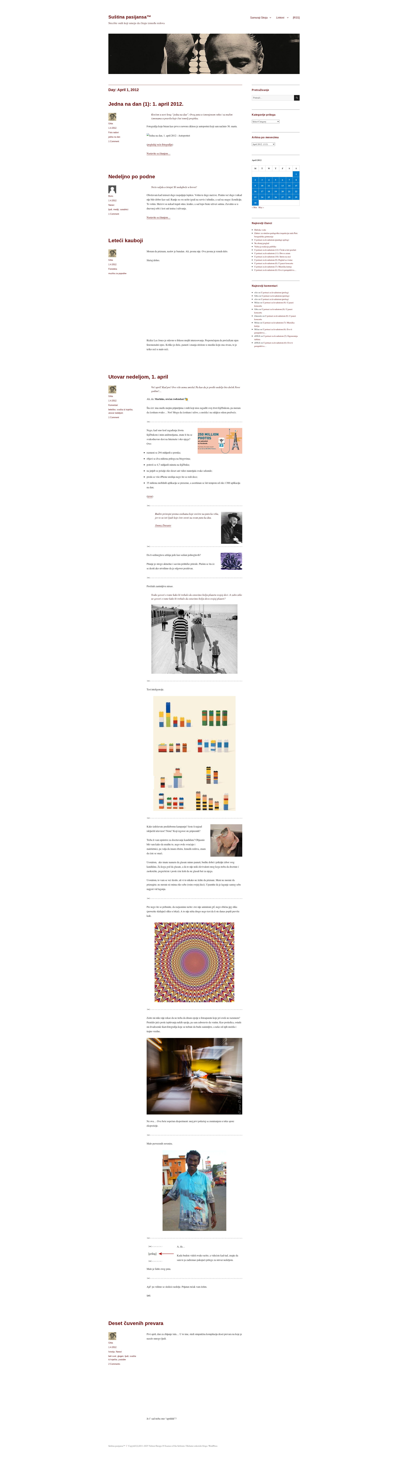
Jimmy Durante (163, 525)
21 (289, 191)
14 (289, 185)
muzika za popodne (117, 273)
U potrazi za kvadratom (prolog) (275, 292)
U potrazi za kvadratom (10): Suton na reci (272, 256)
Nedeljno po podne (131, 176)
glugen (120, 1356)
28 (289, 197)
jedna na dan (114, 137)
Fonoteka (112, 269)
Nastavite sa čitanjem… (158, 153)
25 (269, 197)
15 (296, 185)
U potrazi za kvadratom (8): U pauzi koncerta (273, 263)
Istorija (111, 1351)
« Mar (254, 207)
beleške (112, 409)
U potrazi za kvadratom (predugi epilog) (271, 239)
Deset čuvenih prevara (135, 1323)
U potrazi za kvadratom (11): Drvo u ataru (272, 253)
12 (276, 185)
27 (282, 197)
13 (282, 185)
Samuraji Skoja (259, 17)
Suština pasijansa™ (129, 17)
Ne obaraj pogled (261, 243)
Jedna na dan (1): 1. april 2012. (145, 104)
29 (296, 197)
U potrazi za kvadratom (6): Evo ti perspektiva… (275, 270)
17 (262, 191)
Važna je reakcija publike (265, 246)
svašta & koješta (124, 409)
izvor (149, 496)
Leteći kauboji (125, 240)
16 (255, 191)
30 (255, 202)
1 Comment (113, 141)
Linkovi (280, 17)
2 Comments (114, 1364)
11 (269, 185)
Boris (110, 196)
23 (255, 197)
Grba (110, 123)
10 (262, 185)
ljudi (110, 209)
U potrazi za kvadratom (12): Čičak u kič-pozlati (275, 249)
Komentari (113, 405)
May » (261, 207)
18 (269, 191)
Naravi (111, 205)
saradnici (124, 209)
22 (296, 191)
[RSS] (296, 17)
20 (282, 191)
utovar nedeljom (115, 413)
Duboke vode (260, 229)
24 (262, 197)
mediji (116, 209)
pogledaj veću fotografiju (159, 144)
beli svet (112, 1356)
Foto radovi (113, 132)
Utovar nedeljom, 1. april (138, 377)
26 (276, 197)
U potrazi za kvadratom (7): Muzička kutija (273, 266)
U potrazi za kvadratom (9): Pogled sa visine (273, 259)
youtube (122, 1359)
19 (276, 191)
